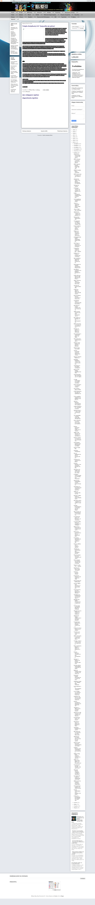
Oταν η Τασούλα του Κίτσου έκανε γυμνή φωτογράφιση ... (77, 422)
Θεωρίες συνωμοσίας (65, 14)
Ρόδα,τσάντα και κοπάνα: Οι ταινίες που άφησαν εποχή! (14, 86)
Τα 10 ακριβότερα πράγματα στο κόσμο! (77, 200)
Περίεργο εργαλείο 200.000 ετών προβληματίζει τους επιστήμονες (14, 47)
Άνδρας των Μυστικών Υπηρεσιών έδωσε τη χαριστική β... (77, 233)
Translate (82, 28)
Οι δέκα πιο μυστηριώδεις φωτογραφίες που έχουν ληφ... (77, 798)
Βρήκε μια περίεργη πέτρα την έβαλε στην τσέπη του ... (77, 672)
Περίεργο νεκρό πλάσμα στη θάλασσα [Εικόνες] (77, 344)
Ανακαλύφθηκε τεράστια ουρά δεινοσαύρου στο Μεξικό (77, 444)
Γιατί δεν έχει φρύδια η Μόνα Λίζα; (77, 286)
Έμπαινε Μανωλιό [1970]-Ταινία (77, 581)
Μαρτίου (76, 807)
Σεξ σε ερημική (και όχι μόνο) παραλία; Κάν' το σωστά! (77, 561)
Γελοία (12, 14)
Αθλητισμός (29, 12)
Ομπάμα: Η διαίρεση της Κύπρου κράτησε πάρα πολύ (77, 661)
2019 (74, 131)
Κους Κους (77, 14)
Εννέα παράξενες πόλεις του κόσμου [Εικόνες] (77, 227)
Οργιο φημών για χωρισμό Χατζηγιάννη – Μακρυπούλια (77, 266)
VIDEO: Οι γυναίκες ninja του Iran (77, 492)
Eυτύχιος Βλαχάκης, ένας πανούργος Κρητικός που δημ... (77, 465)
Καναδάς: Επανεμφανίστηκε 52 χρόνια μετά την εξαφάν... (77, 507)
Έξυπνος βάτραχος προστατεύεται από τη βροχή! (77, 403)
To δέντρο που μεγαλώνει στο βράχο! (77, 460)
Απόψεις (49, 12)
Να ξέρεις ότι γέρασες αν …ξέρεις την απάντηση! (77, 330)
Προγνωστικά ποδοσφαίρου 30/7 (77, 218)
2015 (74, 138)
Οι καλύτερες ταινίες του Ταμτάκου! (13, 90)
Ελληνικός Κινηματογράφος (50, 14)
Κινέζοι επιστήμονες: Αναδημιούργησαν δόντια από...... (77, 195)
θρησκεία (13, 19)
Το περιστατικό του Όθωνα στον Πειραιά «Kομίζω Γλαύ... (77, 222)
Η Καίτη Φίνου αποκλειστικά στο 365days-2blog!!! (77, 88)
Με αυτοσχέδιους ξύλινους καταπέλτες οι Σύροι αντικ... (77, 297)
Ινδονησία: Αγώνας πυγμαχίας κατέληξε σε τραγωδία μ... (77, 772)
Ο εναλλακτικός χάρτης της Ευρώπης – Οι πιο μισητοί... (77, 518)
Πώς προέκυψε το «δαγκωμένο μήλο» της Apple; (77, 335)
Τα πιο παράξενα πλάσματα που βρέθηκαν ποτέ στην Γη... (77, 398)
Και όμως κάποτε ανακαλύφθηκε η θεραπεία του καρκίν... (77, 667)
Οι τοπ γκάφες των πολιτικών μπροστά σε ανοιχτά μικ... (77, 693)
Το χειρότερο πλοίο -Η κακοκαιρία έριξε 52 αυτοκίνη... (77, 302)
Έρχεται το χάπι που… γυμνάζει (77, 566)
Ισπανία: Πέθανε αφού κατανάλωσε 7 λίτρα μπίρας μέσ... (77, 585)
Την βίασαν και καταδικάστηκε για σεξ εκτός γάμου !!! (77, 596)
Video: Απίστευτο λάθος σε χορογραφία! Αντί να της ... (77, 282)
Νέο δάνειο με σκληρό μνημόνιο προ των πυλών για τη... (77, 307)
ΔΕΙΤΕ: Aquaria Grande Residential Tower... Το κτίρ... (77, 166)
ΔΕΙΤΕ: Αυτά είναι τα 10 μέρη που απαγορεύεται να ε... (77, 325)
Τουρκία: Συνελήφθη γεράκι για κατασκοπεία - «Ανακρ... (77, 352)
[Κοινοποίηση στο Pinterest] (48, 90)
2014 (74, 140)
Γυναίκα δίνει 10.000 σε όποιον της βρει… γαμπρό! (77, 250)
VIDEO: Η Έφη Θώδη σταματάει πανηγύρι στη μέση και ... (77, 756)
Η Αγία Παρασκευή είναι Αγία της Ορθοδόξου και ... (77, 393)
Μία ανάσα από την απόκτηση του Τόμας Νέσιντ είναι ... (77, 733)
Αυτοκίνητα (57, 12)
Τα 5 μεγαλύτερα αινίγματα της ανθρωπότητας (77, 787)
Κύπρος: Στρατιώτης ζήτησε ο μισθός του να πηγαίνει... (77, 428)
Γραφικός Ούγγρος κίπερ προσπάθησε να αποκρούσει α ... (77, 749)
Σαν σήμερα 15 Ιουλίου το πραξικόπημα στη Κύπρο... (77, 777)
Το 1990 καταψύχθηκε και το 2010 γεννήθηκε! (77, 381)
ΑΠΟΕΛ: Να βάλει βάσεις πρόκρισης (77, 171)
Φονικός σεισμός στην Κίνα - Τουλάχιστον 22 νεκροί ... (77, 556)
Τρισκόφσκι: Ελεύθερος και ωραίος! (77, 728)
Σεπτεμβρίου (76, 149)
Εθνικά (29, 14)
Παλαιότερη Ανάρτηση (62, 131)
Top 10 (12, 12)
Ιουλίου (75, 152)
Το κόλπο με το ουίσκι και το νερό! (77, 633)
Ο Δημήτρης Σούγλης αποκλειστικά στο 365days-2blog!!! (77, 96)
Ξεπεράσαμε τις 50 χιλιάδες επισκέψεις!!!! (77, 366)
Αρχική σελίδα (44, 131)
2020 (74, 129)
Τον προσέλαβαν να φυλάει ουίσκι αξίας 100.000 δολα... (77, 417)
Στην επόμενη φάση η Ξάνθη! (77, 389)
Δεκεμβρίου (76, 143)
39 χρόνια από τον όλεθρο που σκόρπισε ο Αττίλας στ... (77, 612)
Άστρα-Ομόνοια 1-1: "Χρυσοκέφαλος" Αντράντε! (77, 688)
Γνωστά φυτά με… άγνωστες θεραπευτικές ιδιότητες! (77, 591)
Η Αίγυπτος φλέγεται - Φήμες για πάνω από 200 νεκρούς (77, 291)
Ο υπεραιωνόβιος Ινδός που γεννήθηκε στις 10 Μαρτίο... (77, 523)
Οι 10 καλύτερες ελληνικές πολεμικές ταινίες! (14, 62)
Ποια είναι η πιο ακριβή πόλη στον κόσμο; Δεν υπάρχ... (77, 471)
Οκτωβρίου (76, 147)
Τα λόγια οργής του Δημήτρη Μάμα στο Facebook (77, 607)
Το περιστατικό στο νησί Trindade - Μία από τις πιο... (77, 766)
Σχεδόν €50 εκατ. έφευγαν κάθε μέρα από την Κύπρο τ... (77, 277)
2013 (74, 142)
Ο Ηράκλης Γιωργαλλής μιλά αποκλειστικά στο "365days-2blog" (77, 92)
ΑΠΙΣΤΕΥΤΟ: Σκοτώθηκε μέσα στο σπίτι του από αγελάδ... (77, 738)
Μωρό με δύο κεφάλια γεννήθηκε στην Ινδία (77, 371)
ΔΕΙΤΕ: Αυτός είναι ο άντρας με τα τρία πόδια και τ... (77, 176)
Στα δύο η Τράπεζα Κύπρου (76, 573)
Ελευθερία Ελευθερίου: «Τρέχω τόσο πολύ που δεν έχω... (77, 361)
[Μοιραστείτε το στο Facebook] (47, 90)
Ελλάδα (37, 14)
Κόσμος (13, 17)
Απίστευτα (39, 12)
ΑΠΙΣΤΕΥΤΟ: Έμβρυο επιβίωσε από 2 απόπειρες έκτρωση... (77, 618)
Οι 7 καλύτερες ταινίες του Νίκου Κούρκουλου (14, 81)
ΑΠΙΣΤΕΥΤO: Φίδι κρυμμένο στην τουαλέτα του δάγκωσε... (77, 714)
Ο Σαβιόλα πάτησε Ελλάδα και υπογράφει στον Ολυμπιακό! (77, 476)
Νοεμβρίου (76, 145)
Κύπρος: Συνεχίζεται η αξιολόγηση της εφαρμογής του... (77, 703)
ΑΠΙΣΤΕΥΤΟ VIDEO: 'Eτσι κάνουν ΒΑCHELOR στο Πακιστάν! (77, 181)
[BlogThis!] (44, 90)
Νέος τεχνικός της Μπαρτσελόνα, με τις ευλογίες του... (77, 513)
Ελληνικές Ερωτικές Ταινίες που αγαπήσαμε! (14, 52)
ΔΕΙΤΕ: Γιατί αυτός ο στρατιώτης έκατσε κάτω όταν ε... (77, 637)
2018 (74, 133)
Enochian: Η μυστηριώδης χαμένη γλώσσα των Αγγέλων (78, 831)
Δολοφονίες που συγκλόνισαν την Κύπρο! (14, 28)
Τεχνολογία (63, 17)
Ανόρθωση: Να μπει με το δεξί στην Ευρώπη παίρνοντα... (77, 698)
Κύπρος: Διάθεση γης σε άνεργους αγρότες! (77, 545)
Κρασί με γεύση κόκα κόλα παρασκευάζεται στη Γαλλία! (77, 744)
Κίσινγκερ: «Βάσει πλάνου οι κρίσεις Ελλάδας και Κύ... (77, 497)
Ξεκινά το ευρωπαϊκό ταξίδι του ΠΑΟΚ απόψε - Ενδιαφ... (77, 205)
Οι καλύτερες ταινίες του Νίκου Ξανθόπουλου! (14, 76)
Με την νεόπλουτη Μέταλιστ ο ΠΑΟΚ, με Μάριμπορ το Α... (77, 648)
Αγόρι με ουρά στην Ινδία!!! (77, 348)
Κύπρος (21, 17)
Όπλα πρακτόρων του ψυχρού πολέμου (77, 385)
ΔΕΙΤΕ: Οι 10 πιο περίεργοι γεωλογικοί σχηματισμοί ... (77, 782)
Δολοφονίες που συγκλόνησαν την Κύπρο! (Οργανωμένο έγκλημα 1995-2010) (78, 819)
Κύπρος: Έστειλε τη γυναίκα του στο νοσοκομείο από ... (77, 439)
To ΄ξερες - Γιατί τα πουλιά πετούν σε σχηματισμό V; (77, 642)
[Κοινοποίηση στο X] (46, 90)
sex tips (21, 12)
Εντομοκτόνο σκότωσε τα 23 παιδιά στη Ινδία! (77, 577)
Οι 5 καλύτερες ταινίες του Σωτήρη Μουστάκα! (14, 67)
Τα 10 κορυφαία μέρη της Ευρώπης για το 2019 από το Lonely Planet (78, 841)
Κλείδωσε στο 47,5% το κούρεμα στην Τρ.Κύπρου (77, 255)
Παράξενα (30, 17)
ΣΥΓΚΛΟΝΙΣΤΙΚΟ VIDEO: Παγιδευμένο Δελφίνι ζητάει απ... (77, 239)
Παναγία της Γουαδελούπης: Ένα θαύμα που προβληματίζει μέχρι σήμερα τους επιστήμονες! (14, 41)
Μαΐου (75, 804)
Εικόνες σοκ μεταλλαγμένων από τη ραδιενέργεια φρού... (77, 534)
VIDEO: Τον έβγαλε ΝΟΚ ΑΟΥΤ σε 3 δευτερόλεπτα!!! (77, 761)
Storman (55, 896)
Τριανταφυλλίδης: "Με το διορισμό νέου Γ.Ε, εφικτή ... (77, 376)
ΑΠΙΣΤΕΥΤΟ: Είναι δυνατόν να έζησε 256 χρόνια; (77, 156)
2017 (74, 135)
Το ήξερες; (73, 17)
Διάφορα (21, 14)
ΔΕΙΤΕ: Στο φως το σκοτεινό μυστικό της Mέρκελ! (77, 161)
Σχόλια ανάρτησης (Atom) (47, 135)
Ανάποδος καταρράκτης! (77, 451)
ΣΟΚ (55, 17)
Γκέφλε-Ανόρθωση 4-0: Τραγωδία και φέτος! (77, 407)
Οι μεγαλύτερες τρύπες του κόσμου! (77, 718)
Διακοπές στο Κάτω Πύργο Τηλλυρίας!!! (77, 569)
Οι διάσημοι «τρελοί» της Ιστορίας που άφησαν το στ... (77, 190)
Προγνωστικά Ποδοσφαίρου (43, 17)
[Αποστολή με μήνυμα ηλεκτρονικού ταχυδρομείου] (43, 90)
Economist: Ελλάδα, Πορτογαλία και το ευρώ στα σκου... (77, 677)
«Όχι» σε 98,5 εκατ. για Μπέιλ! (77, 210)
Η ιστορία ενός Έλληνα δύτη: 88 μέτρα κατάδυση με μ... (77, 624)
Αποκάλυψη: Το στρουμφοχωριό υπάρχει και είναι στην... (77, 488)
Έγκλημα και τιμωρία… (76, 186)
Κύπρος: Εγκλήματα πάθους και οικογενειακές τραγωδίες (13, 34)
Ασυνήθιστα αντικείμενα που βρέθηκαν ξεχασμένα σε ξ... (77, 271)
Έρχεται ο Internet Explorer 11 (77, 357)
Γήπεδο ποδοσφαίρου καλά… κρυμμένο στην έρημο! (77, 792)
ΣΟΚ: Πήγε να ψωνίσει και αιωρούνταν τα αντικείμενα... (77, 245)
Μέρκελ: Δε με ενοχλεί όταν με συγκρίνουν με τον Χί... (77, 528)
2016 (74, 136)
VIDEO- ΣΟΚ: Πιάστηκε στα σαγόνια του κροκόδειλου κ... (77, 434)
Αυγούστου (76, 150)
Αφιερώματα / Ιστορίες (70, 12)
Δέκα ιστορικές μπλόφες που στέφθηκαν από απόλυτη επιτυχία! (78, 852)
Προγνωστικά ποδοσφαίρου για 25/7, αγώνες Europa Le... (77, 482)
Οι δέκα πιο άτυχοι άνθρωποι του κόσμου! (77, 629)
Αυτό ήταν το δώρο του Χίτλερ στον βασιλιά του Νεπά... (76, 723)
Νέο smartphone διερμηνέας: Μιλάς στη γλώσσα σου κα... (77, 260)
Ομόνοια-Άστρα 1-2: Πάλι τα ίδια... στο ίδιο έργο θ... (77, 412)
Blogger (62, 896)
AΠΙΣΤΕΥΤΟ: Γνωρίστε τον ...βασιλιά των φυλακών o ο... (77, 214)
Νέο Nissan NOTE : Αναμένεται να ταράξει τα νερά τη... (77, 502)
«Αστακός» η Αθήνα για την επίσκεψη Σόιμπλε (77, 709)
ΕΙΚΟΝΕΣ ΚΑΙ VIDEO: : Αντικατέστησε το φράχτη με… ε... (77, 602)
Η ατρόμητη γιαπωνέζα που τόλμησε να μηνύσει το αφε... (77, 540)
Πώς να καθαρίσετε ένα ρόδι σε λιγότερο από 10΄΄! (77, 455)
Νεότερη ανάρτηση (26, 131)
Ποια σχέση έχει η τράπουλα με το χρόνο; (77, 340)
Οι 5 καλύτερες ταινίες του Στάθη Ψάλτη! (14, 72)
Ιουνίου (75, 802)
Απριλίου (76, 806)
